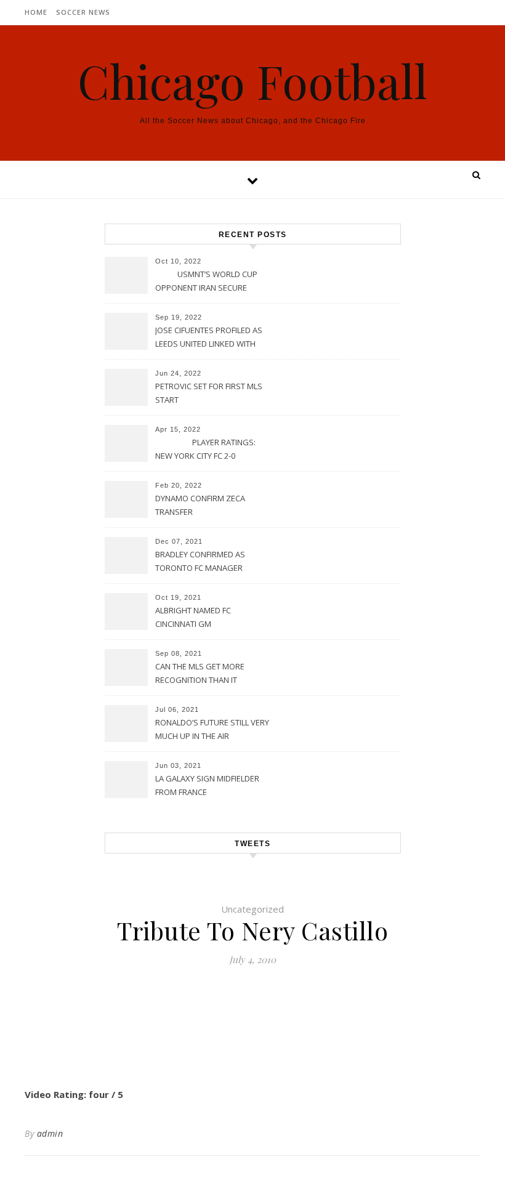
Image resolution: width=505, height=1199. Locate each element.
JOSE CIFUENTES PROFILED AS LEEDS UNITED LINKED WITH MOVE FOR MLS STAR (208, 338)
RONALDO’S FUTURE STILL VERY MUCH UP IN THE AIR (212, 729)
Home (36, 12)
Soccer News (83, 12)
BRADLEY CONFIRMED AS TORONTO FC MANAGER (200, 561)
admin (50, 1133)
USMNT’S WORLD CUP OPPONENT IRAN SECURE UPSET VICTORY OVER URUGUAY (206, 282)
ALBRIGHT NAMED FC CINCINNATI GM (193, 617)
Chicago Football (252, 81)
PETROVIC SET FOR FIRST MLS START (208, 393)
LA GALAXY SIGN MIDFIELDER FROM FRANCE (207, 785)
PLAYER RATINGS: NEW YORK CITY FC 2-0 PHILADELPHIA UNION (205, 450)
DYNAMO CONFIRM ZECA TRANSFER (200, 505)
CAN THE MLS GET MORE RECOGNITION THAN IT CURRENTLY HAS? (199, 674)
